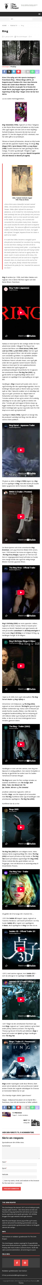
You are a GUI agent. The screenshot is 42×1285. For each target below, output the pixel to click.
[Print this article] (28, 72)
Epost (4, 1168)
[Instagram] (25, 1263)
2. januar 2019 (8, 37)
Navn (4, 1162)
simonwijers (6, 67)
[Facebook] (17, 1263)
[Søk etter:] (21, 19)
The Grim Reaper (21, 37)
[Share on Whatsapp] (32, 72)
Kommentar (6, 1146)
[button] (39, 14)
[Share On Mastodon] (37, 72)
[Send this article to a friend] (23, 72)
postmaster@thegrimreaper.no (17, 1275)
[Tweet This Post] (9, 72)
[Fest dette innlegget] (18, 72)
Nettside (5, 1174)
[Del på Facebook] (4, 72)
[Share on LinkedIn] (14, 72)
